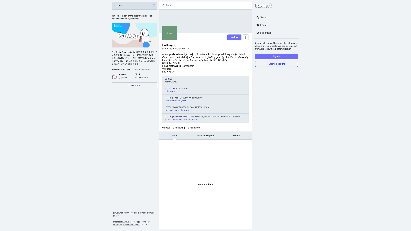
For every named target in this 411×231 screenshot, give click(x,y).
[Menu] (246, 37)
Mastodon (135, 18)
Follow (234, 37)
